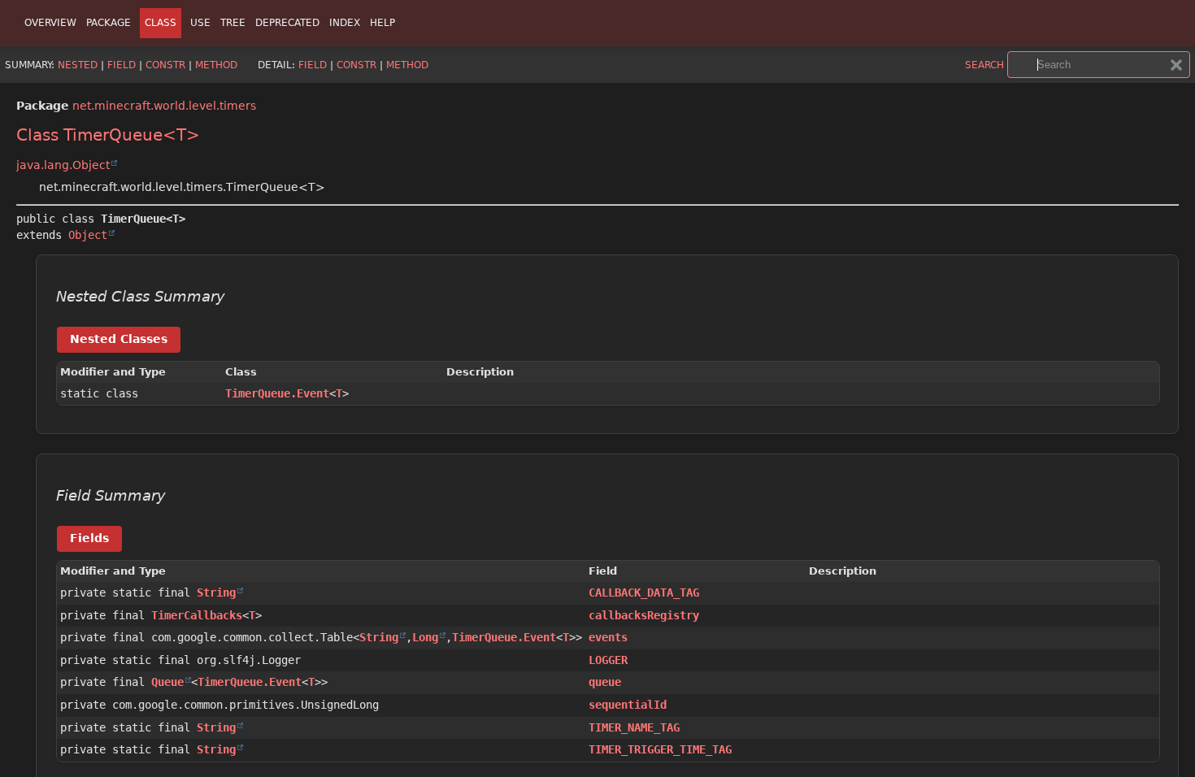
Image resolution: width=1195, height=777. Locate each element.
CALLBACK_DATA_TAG (644, 592)
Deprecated (287, 22)
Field (121, 65)
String (216, 592)
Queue (167, 681)
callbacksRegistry (644, 615)
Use (200, 22)
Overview (50, 22)
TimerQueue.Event (277, 393)
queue (605, 681)
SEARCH (984, 65)
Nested (78, 65)
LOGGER (608, 659)
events (608, 637)
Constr (165, 65)
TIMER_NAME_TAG (634, 727)
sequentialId (628, 704)
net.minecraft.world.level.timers (164, 105)
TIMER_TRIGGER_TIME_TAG (660, 749)
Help (382, 22)
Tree (233, 22)
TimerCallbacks (196, 615)
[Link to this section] (236, 297)
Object (87, 234)
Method (216, 65)
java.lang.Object (63, 164)
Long (425, 637)
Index (344, 22)
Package (108, 22)
